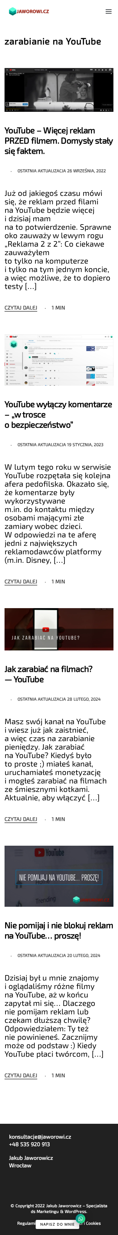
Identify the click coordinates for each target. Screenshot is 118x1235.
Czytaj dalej (21, 307)
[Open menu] (108, 11)
